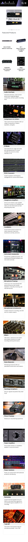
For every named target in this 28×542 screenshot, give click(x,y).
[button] (22, 3)
